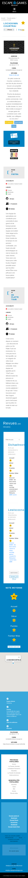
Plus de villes (14, 793)
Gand (14, 786)
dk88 (10, 561)
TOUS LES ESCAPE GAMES (12, 835)
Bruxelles (14, 784)
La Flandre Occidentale (14, 773)
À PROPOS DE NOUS (13, 839)
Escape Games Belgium (20, 875)
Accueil (3, 18)
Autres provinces (14, 775)
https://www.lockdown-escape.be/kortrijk (14, 744)
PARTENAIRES (14, 841)
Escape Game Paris (14, 826)
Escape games (11, 18)
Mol (14, 789)
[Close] (19, 657)
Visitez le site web (14, 75)
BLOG (20, 837)
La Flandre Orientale (14, 766)
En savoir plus (14, 851)
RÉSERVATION (9, 837)
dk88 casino (13, 494)
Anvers (14, 764)
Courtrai (22, 29)
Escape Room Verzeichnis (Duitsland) (14, 822)
